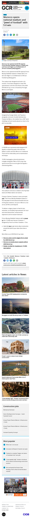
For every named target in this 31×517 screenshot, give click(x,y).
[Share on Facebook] (4, 35)
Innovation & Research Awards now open (17, 449)
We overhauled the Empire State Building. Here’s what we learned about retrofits (16, 469)
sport (27, 256)
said (3, 198)
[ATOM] (8, 514)
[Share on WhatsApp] (14, 35)
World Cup (12, 257)
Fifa (8, 256)
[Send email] (17, 35)
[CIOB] (22, 514)
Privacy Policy (19, 506)
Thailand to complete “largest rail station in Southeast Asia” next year (16, 454)
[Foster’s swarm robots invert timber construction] (15, 347)
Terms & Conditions (7, 506)
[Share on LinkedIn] (11, 35)
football (12, 256)
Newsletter (5, 504)
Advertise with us (20, 504)
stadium (6, 257)
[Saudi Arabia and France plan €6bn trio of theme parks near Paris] (15, 368)
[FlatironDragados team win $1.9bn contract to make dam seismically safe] (15, 325)
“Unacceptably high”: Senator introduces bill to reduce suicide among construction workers (17, 461)
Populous (22, 256)
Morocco (17, 256)
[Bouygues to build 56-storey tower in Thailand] (15, 306)
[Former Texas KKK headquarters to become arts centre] (15, 285)
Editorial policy (20, 508)
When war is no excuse (12, 444)
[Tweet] (8, 35)
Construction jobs (11, 406)
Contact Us (5, 508)
